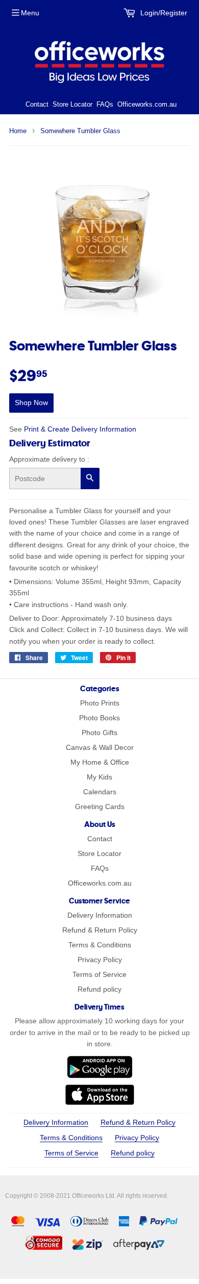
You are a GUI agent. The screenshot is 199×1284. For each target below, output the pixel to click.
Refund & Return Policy (99, 930)
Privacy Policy (100, 959)
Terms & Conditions (99, 945)
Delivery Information (99, 915)
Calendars (99, 792)
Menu (30, 13)
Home (18, 131)
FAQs (104, 104)
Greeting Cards (100, 806)
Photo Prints (99, 703)
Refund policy (99, 989)
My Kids (99, 777)
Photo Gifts (99, 732)
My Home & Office (99, 762)
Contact (37, 104)
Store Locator (72, 104)
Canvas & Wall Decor (100, 747)
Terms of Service (99, 974)
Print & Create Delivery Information (80, 429)
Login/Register (162, 13)
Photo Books (99, 718)
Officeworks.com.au (147, 104)
